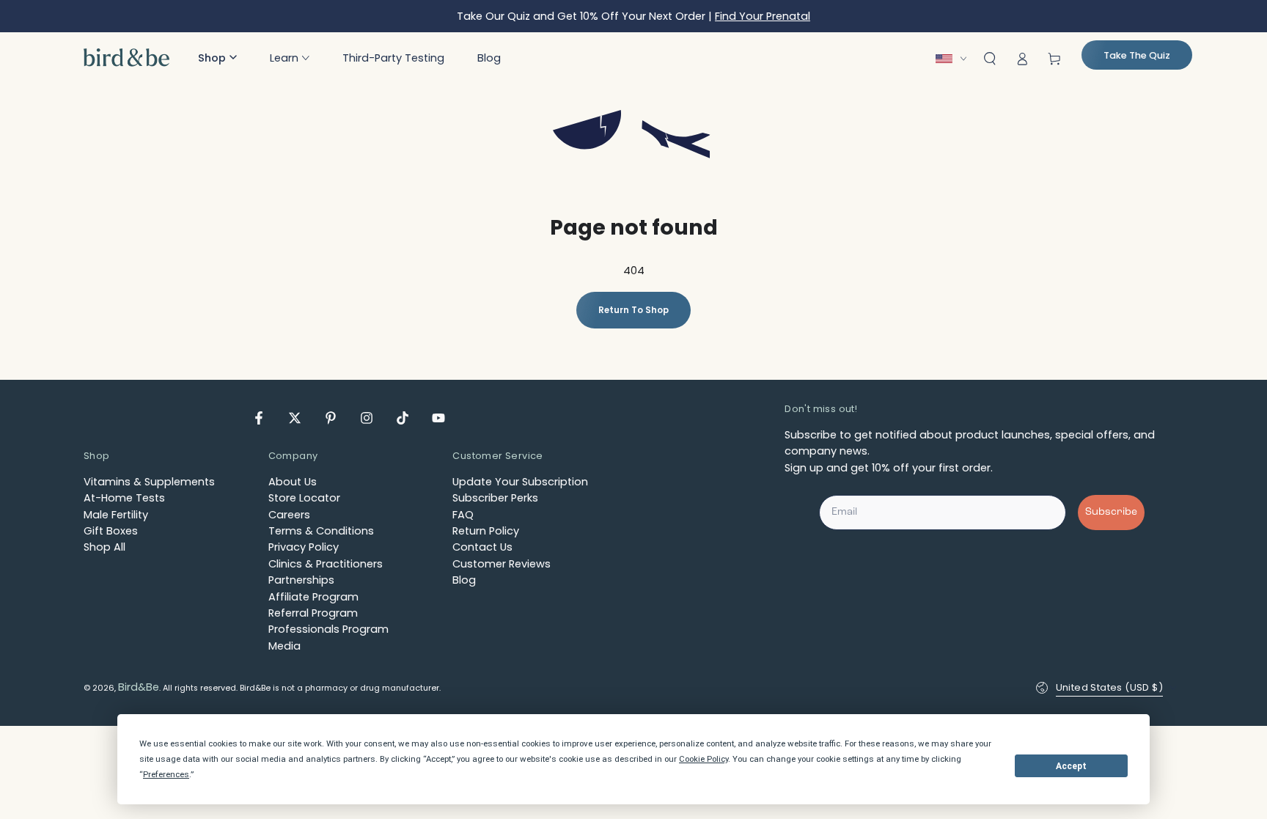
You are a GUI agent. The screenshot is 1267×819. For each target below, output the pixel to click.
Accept (1071, 766)
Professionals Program (328, 629)
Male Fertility (116, 514)
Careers (289, 514)
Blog (464, 580)
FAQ (463, 514)
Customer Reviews (501, 564)
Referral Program (313, 613)
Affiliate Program (313, 597)
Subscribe (1111, 512)
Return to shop (633, 310)
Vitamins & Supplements (149, 481)
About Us (292, 481)
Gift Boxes (111, 531)
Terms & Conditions (321, 531)
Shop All (104, 547)
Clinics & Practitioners (325, 564)
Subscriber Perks (495, 498)
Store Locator (304, 498)
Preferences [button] (166, 774)
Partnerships (301, 580)
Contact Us (482, 547)
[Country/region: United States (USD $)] (955, 59)
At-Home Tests (124, 498)
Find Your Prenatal (762, 16)
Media (284, 646)
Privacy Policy (303, 547)
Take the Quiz (1136, 55)
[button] (218, 58)
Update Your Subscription (520, 481)
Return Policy (485, 531)
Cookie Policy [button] (703, 759)
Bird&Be (138, 687)
